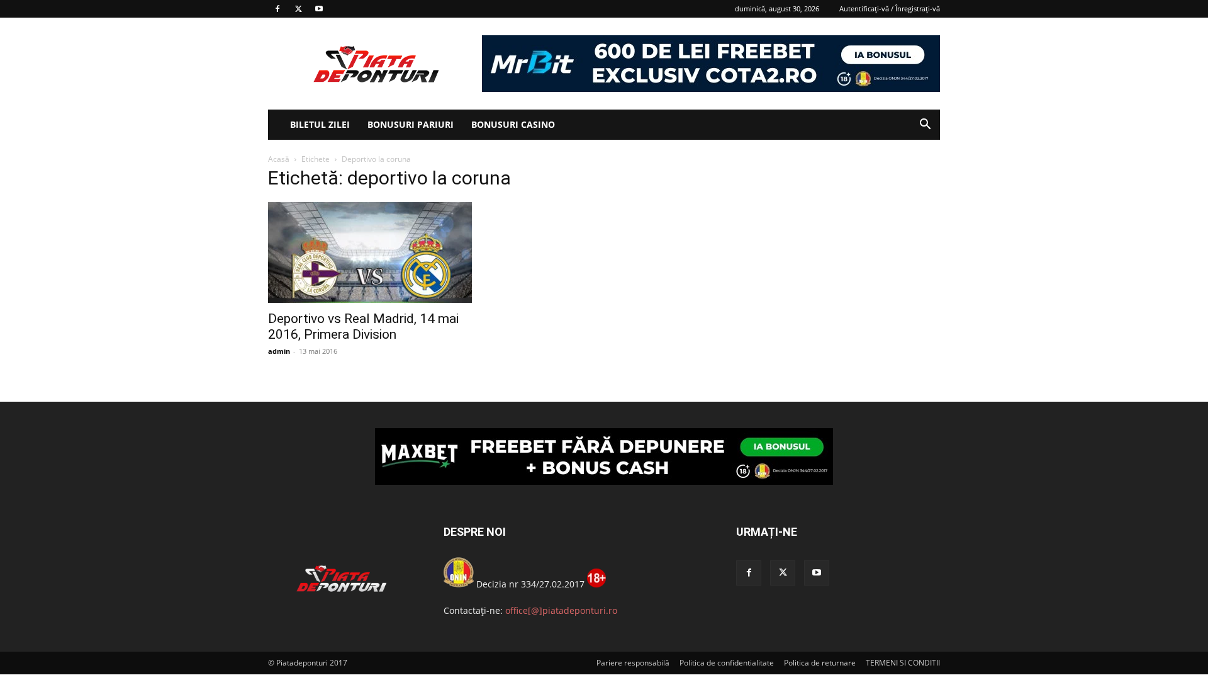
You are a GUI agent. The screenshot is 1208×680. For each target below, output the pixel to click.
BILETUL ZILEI (320, 124)
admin (279, 351)
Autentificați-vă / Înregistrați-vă (889, 8)
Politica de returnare (820, 662)
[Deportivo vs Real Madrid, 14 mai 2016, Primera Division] (370, 252)
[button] (925, 126)
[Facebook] (277, 9)
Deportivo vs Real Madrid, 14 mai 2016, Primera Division (363, 326)
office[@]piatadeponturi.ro (561, 610)
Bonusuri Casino (513, 124)
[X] (298, 9)
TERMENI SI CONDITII (903, 662)
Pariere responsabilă (632, 662)
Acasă (278, 159)
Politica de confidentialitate (727, 662)
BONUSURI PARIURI (410, 124)
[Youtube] (319, 9)
